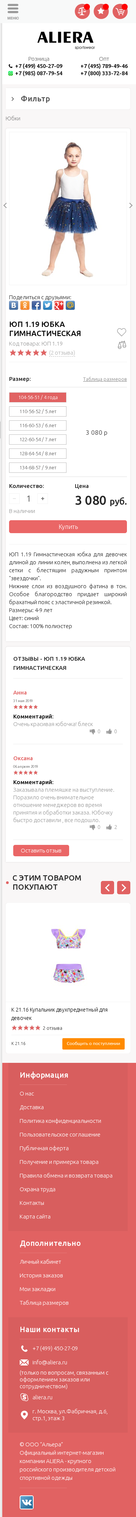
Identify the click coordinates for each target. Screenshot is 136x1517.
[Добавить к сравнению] (122, 345)
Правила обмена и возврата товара (66, 1175)
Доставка (32, 1107)
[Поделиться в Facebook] (36, 305)
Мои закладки (38, 1289)
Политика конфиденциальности (60, 1121)
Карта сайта (35, 1216)
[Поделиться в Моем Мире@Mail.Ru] (70, 305)
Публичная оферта (44, 1148)
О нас (27, 1093)
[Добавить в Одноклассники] (24, 305)
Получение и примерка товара (59, 1162)
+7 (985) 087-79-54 (38, 73)
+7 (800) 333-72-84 (104, 73)
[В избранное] (122, 332)
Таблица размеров (105, 379)
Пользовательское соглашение (60, 1134)
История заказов (41, 1275)
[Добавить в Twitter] (47, 305)
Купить (68, 526)
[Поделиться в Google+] (58, 305)
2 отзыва (52, 1028)
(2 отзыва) (62, 352)
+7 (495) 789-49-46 (104, 66)
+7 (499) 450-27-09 (38, 66)
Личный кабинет (40, 1261)
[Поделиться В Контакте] (13, 305)
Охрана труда (38, 1189)
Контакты (32, 1203)
